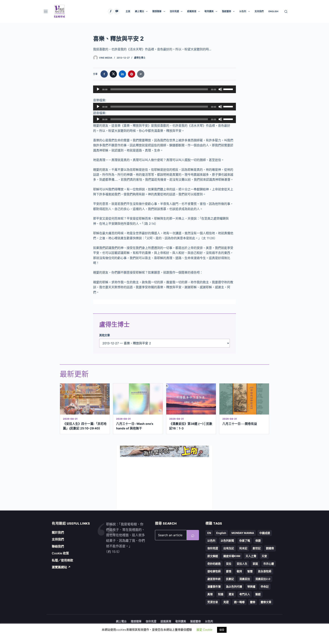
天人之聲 (251, 556)
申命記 (265, 586)
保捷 (258, 540)
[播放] (98, 89)
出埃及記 (228, 548)
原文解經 (212, 556)
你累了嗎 (244, 540)
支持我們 (259, 11)
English (221, 533)
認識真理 (191, 11)
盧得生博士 (139, 57)
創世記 (257, 548)
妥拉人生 (242, 563)
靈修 (252, 602)
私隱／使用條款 (62, 560)
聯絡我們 (58, 546)
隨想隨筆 (156, 11)
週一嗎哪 (239, 602)
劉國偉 (270, 548)
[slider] (228, 88)
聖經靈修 (226, 11)
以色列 (242, 11)
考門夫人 (244, 594)
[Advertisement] (164, 483)
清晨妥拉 (244, 578)
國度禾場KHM (231, 556)
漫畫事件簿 (214, 586)
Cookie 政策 (60, 553)
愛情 (228, 571)
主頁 (128, 11)
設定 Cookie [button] (204, 629)
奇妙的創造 (214, 563)
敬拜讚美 (209, 11)
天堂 (264, 556)
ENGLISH (273, 11)
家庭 (255, 563)
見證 (226, 602)
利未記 (243, 548)
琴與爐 (251, 586)
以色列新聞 (227, 540)
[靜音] (220, 89)
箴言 (231, 594)
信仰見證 (174, 11)
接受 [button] (221, 629)
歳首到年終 (214, 578)
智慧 (250, 571)
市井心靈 (268, 563)
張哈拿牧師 (214, 571)
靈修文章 (266, 602)
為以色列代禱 (234, 586)
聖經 (258, 594)
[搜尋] (285, 11)
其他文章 (104, 335)
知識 (220, 594)
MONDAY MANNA (243, 533)
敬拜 (239, 571)
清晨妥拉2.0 (262, 578)
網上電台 (139, 11)
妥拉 (228, 563)
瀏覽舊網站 (61, 567)
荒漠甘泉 (212, 602)
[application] (164, 89)
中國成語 (264, 533)
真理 (210, 594)
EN (209, 533)
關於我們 (58, 532)
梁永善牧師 (264, 571)
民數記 (230, 578)
